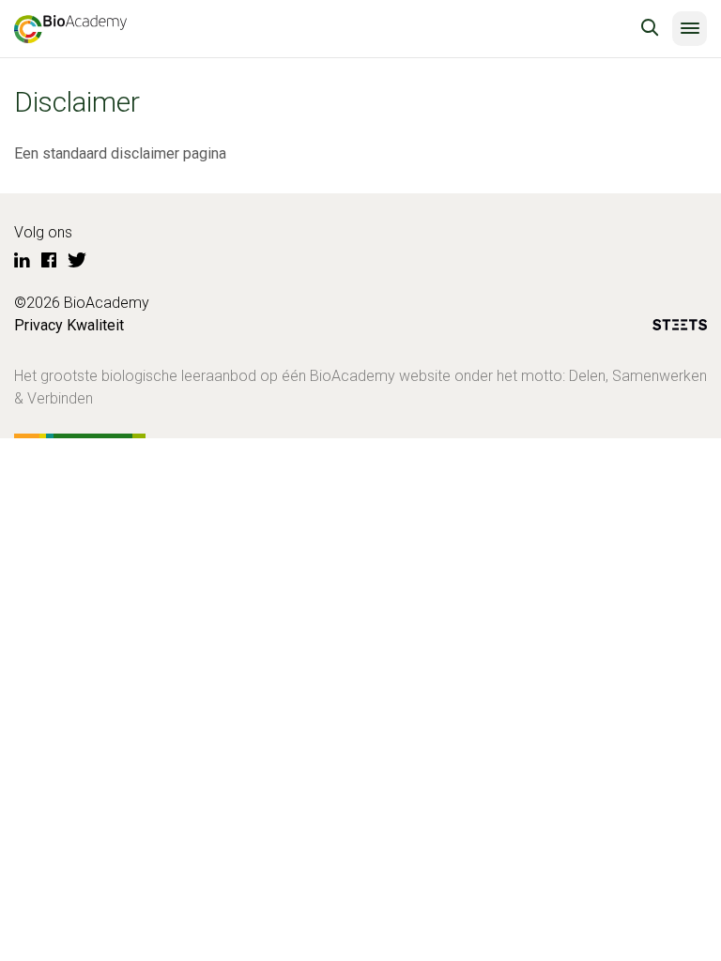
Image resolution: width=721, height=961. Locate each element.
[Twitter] (77, 261)
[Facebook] (48, 261)
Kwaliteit (95, 325)
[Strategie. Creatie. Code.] (679, 328)
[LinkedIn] (22, 261)
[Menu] (689, 28)
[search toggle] (649, 28)
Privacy (38, 325)
